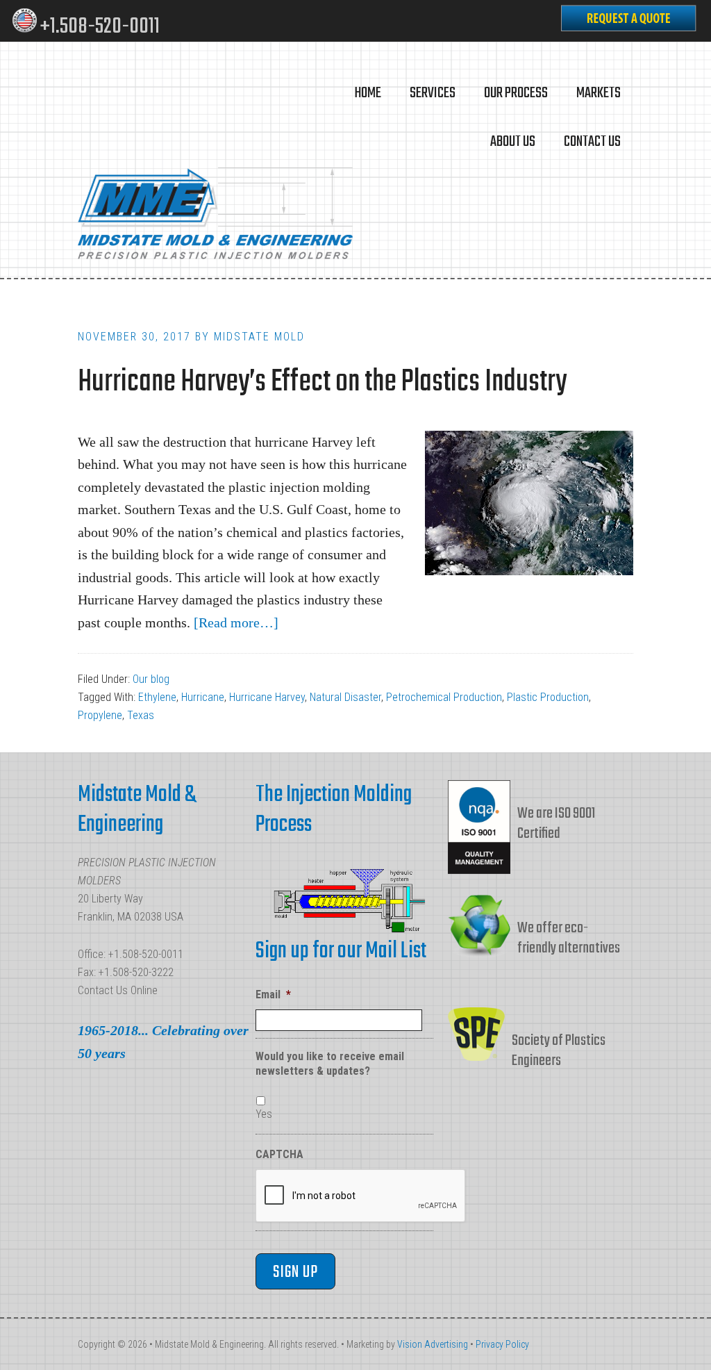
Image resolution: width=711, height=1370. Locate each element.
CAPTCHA (279, 1154)
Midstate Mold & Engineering (217, 215)
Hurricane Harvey (267, 697)
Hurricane (202, 697)
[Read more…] (236, 622)
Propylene (100, 715)
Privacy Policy (502, 1344)
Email (273, 994)
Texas (140, 715)
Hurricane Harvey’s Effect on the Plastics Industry (322, 382)
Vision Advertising (432, 1344)
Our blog (151, 679)
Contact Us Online (118, 990)
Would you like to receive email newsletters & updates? (330, 1064)
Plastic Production (548, 697)
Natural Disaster (345, 697)
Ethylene (157, 697)
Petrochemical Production (444, 697)
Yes (264, 1114)
